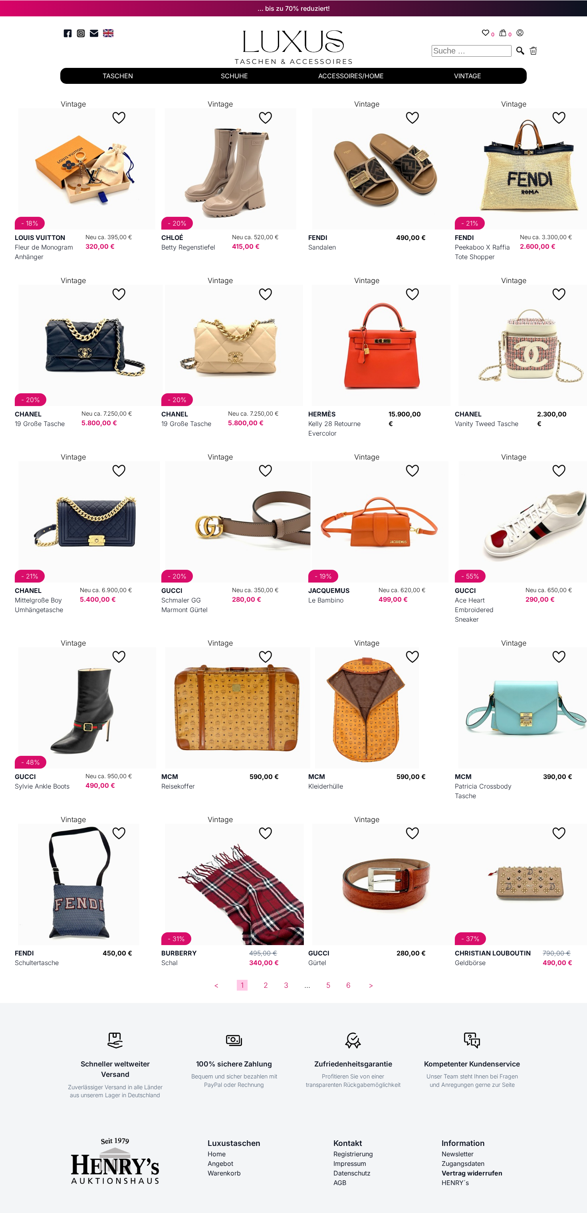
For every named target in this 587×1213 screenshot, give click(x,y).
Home (217, 1154)
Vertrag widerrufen (472, 1173)
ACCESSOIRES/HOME (351, 76)
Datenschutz (352, 1173)
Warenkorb (224, 1173)
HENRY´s (455, 1183)
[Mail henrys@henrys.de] (94, 34)
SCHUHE (234, 76)
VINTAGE (467, 76)
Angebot (220, 1163)
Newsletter (458, 1154)
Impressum (349, 1163)
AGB (339, 1183)
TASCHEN (118, 76)
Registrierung (353, 1154)
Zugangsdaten (463, 1163)
